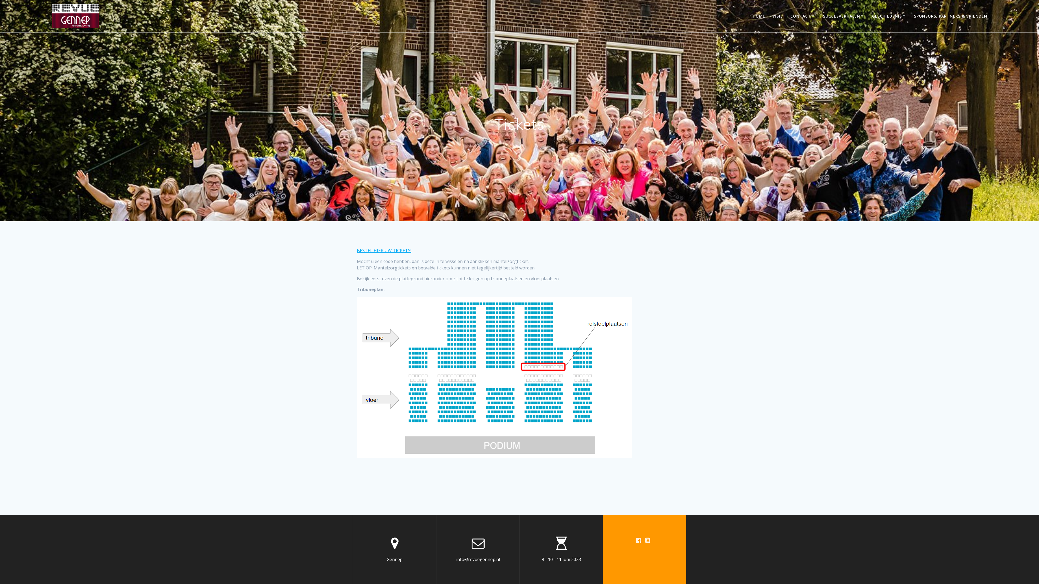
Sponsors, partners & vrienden (950, 16)
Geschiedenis (887, 16)
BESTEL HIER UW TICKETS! (384, 250)
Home (759, 16)
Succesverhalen (841, 16)
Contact (800, 16)
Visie (777, 16)
